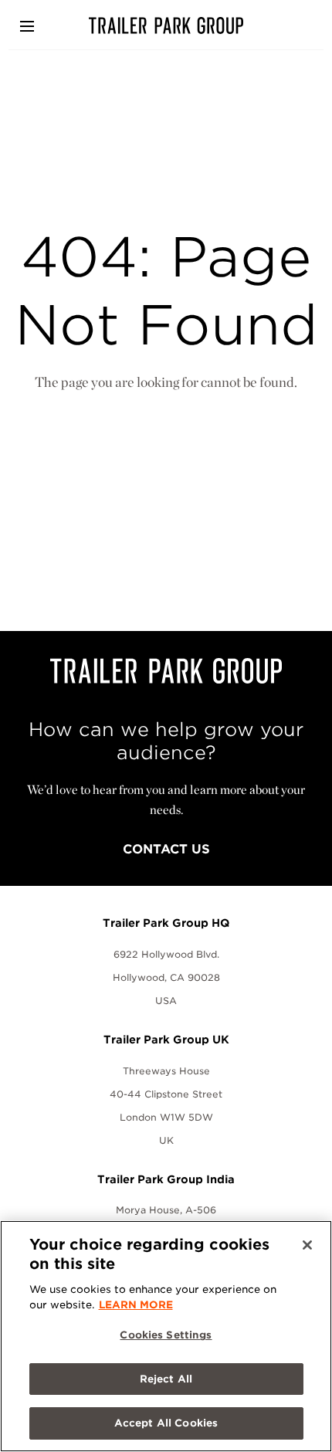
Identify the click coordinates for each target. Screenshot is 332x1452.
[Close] (307, 1245)
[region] (166, 1336)
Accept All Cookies (166, 1423)
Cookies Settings (166, 1335)
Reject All (166, 1379)
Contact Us (166, 849)
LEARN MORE (136, 1305)
